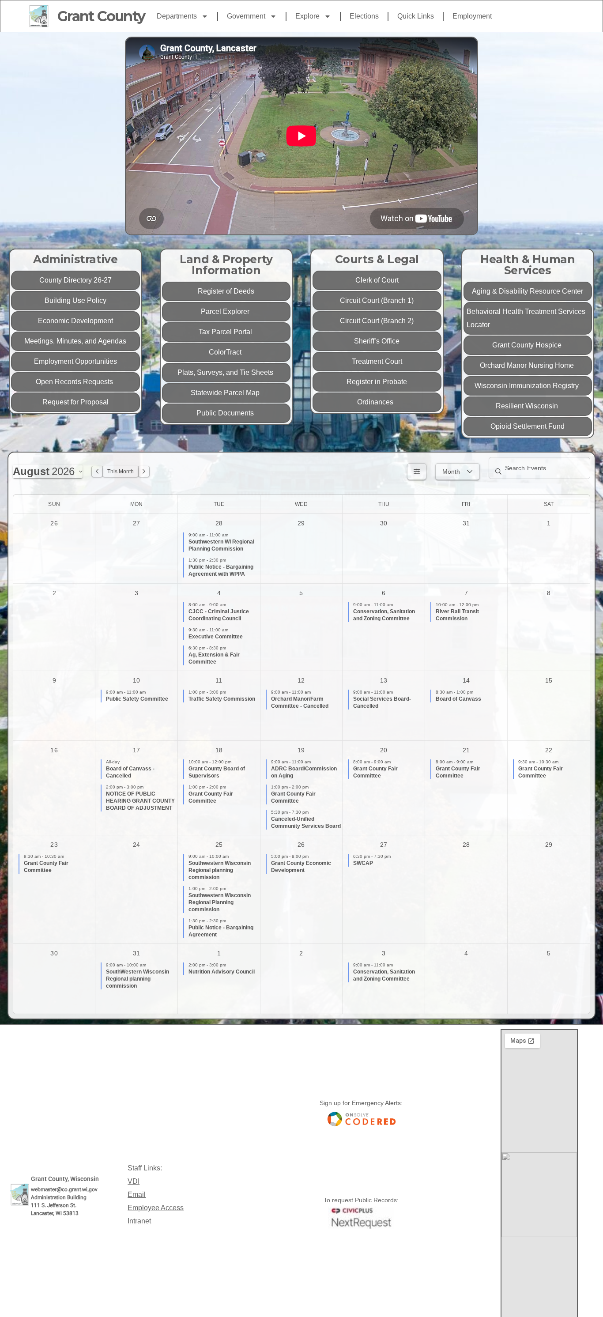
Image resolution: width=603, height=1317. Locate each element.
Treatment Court (377, 361)
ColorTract (226, 352)
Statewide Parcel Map (226, 392)
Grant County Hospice (527, 345)
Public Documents (226, 413)
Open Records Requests (75, 381)
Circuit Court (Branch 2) (377, 321)
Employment (472, 16)
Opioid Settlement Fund (527, 426)
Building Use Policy (75, 300)
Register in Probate (377, 381)
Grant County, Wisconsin (65, 1178)
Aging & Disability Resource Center (527, 291)
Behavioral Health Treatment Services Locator (526, 318)
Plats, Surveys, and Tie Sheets (226, 372)
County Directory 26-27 (75, 280)
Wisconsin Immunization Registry (527, 385)
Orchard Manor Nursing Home (528, 365)
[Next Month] (144, 471)
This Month (120, 471)
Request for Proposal (75, 402)
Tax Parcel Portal (226, 332)
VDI (133, 1181)
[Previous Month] (97, 471)
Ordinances (377, 402)
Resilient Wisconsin (528, 406)
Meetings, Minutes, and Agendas (75, 341)
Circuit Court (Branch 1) (377, 300)
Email (137, 1194)
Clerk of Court (377, 280)
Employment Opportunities (75, 361)
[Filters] (416, 471)
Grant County (101, 16)
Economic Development (75, 321)
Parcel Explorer (226, 311)
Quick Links (415, 16)
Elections (364, 16)
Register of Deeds (226, 291)
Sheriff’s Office (376, 341)
